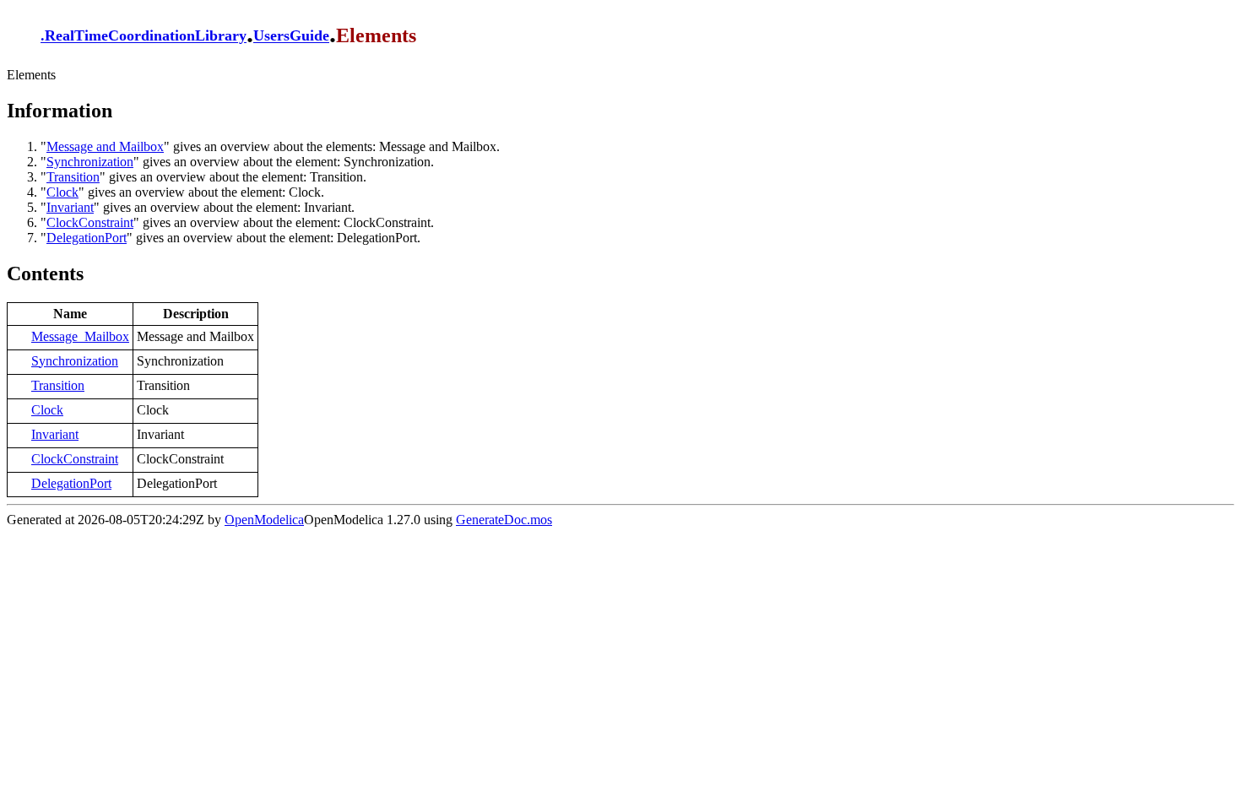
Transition (73, 177)
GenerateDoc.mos (504, 519)
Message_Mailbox (80, 336)
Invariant (70, 207)
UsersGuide (291, 36)
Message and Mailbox (105, 146)
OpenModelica (264, 519)
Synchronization (89, 161)
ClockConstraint (89, 222)
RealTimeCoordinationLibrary (146, 36)
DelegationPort (86, 237)
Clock (62, 192)
